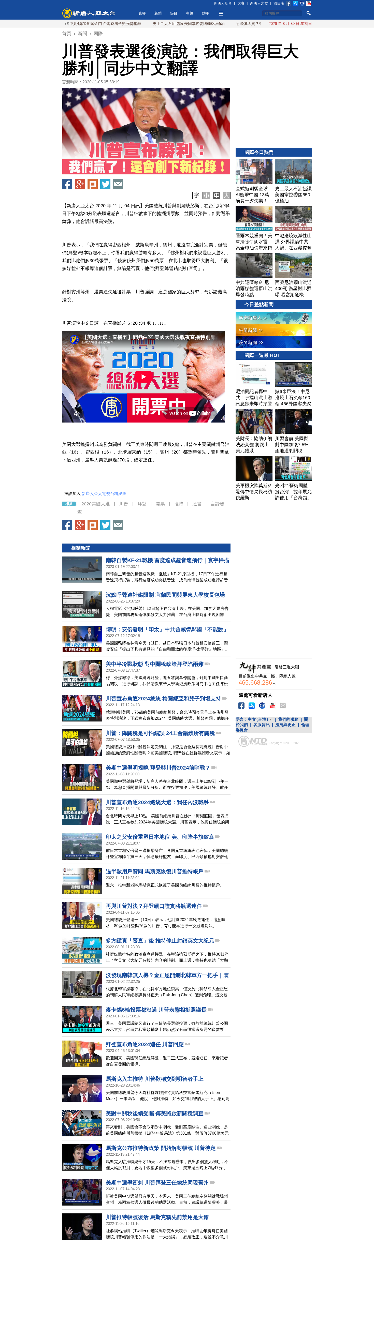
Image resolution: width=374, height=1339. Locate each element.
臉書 (197, 503)
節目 (173, 13)
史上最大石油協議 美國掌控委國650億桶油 (155, 23)
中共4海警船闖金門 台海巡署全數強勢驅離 (72, 23)
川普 (123, 503)
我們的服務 (288, 719)
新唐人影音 (223, 3)
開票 (160, 503)
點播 (205, 13)
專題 (189, 13)
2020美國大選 (95, 503)
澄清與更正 (285, 725)
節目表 (279, 3)
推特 (178, 503)
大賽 (240, 3)
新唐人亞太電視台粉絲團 (104, 493)
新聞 (158, 13)
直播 (142, 13)
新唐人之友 (259, 3)
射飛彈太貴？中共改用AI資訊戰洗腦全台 (237, 23)
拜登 (142, 503)
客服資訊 (261, 725)
